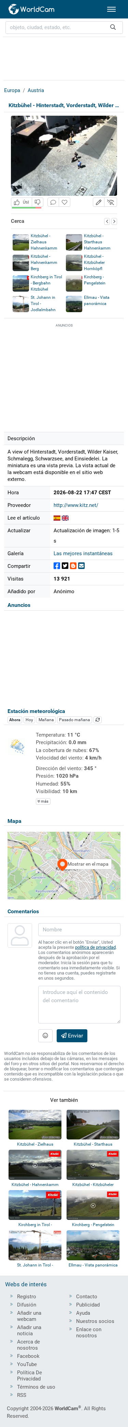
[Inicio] (31, 9)
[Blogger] (73, 566)
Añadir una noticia (29, 1330)
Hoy (29, 719)
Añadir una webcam (29, 1316)
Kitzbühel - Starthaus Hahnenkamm (97, 242)
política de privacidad (95, 947)
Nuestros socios (95, 1321)
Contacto (86, 1297)
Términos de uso (36, 1387)
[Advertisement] (64, 57)
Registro (26, 1297)
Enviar (75, 1035)
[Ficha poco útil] (37, 202)
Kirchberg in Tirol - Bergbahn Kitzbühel (46, 283)
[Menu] (111, 9)
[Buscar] (113, 27)
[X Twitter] (65, 566)
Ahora (14, 719)
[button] (98, 202)
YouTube (27, 1364)
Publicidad (88, 1305)
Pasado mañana (74, 719)
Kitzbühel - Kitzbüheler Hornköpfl (94, 262)
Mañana (46, 719)
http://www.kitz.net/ (76, 505)
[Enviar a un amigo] (81, 566)
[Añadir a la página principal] (64, 202)
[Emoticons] (45, 1035)
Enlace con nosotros (88, 1332)
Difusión (26, 1305)
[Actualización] (98, 719)
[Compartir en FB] (57, 566)
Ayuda (83, 1313)
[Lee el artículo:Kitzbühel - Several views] (65, 518)
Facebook (28, 1356)
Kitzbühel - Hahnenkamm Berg (44, 262)
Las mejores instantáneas (83, 553)
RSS (21, 1395)
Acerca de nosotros (28, 1345)
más (44, 801)
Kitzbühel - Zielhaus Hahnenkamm (44, 242)
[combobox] (64, 27)
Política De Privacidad (29, 1375)
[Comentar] (53, 202)
